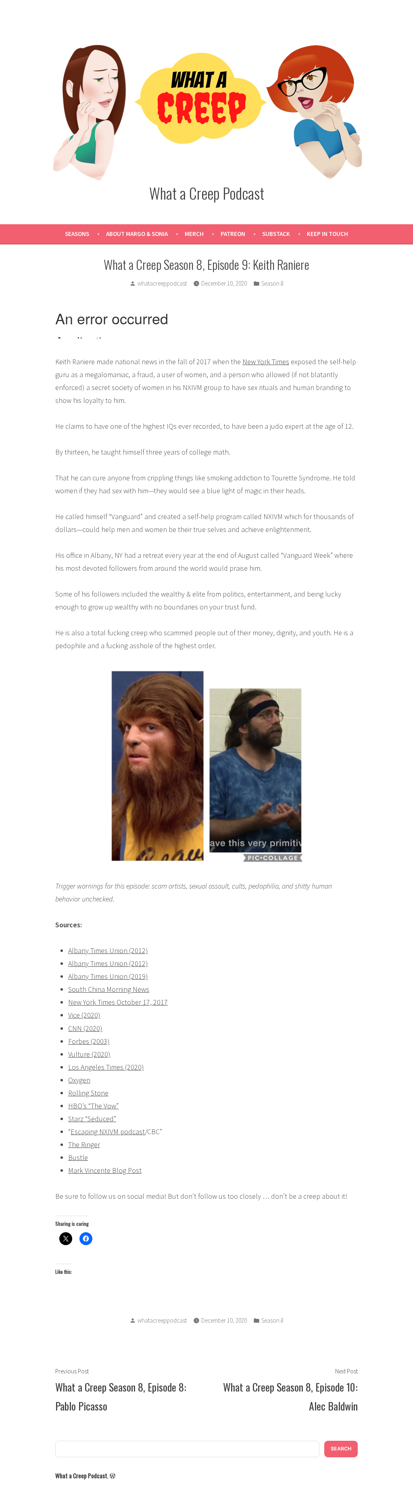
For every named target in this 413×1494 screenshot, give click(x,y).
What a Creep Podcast (206, 193)
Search (341, 1449)
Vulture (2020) (89, 1054)
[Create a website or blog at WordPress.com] (112, 1475)
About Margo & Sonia (137, 234)
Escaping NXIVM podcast (108, 1131)
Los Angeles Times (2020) (106, 1067)
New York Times (265, 361)
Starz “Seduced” (92, 1118)
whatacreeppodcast (162, 283)
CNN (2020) (85, 1028)
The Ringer (84, 1144)
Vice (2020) (84, 1015)
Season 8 (272, 283)
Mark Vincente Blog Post (105, 1170)
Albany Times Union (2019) (108, 976)
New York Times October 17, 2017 (118, 1002)
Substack (276, 234)
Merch (194, 234)
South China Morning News (108, 989)
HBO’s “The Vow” (93, 1105)
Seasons (77, 234)
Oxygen (79, 1080)
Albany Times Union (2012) (108, 950)
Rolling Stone (88, 1093)
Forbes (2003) (89, 1041)
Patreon (233, 234)
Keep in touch (327, 234)
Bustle (78, 1157)
